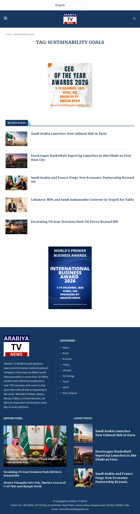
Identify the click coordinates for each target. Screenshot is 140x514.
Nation (65, 347)
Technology (68, 376)
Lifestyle (66, 370)
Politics (66, 364)
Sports (65, 387)
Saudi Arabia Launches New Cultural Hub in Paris (69, 133)
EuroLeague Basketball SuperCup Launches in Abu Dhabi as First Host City (81, 157)
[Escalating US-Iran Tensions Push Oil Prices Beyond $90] (16, 227)
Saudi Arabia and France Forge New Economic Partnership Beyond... (114, 478)
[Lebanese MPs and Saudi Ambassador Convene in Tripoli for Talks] (16, 205)
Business (67, 359)
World (65, 353)
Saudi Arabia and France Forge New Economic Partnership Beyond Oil (82, 179)
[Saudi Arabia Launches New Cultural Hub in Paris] (16, 139)
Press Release (69, 393)
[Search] (134, 18)
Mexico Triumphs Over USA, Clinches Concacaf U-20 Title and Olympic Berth (34, 484)
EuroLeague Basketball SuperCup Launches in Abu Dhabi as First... (115, 455)
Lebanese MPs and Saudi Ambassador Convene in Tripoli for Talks (82, 199)
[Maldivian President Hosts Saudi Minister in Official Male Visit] (35, 446)
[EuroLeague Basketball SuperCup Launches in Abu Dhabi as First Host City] (16, 161)
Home (8, 34)
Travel (65, 381)
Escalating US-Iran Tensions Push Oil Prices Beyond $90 (74, 221)
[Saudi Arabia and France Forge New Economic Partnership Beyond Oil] (16, 183)
